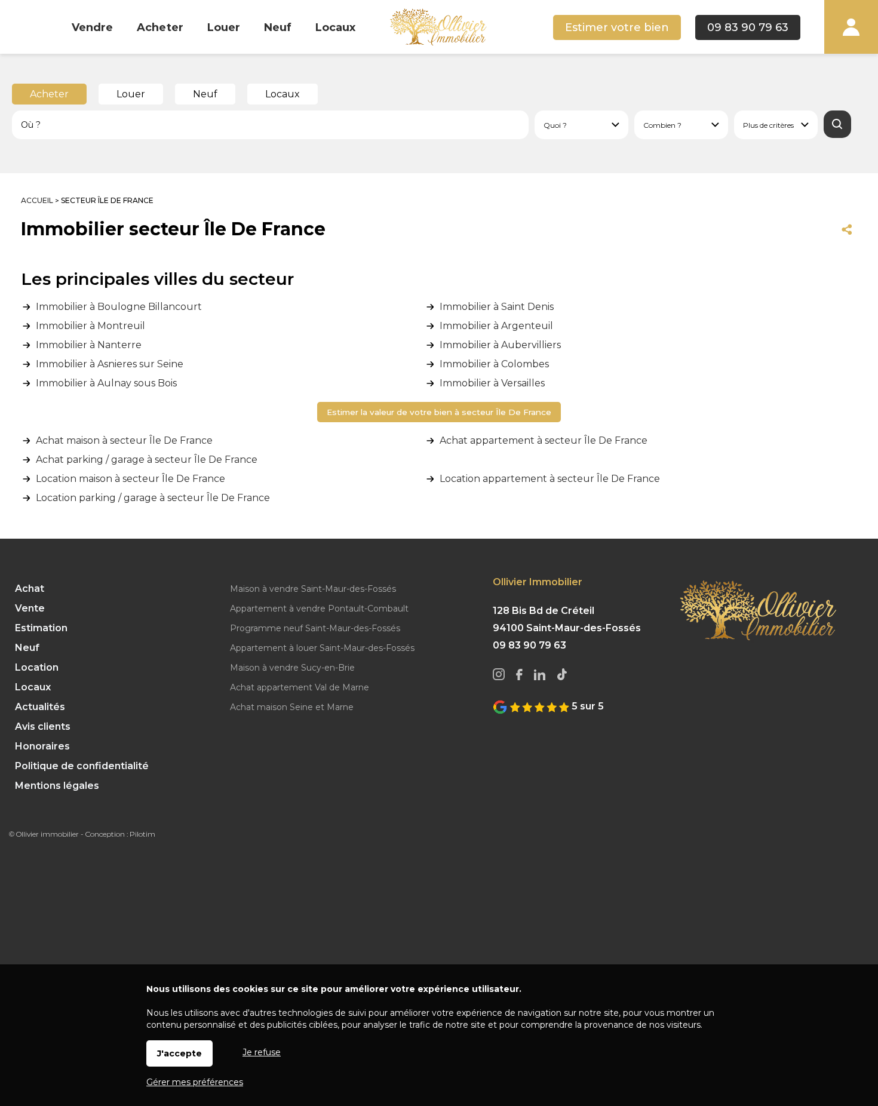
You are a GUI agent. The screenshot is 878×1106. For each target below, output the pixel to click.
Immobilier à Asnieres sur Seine (109, 364)
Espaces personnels (851, 27)
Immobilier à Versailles (492, 383)
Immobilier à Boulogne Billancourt (119, 306)
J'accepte (179, 1053)
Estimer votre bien (617, 27)
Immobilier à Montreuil (90, 325)
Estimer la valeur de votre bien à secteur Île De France (439, 412)
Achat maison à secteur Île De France (124, 440)
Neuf (205, 94)
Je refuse (261, 1052)
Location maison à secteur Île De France (130, 478)
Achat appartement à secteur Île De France (543, 440)
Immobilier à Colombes (494, 364)
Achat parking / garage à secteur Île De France (146, 459)
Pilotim (142, 834)
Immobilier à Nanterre (89, 345)
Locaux (282, 94)
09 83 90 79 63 (747, 27)
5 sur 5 (586, 706)
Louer (130, 94)
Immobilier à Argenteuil (496, 325)
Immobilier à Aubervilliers (500, 345)
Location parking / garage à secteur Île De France (153, 497)
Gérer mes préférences (194, 1082)
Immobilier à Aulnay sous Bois (106, 383)
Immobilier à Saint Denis (497, 306)
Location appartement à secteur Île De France (550, 478)
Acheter (49, 94)
